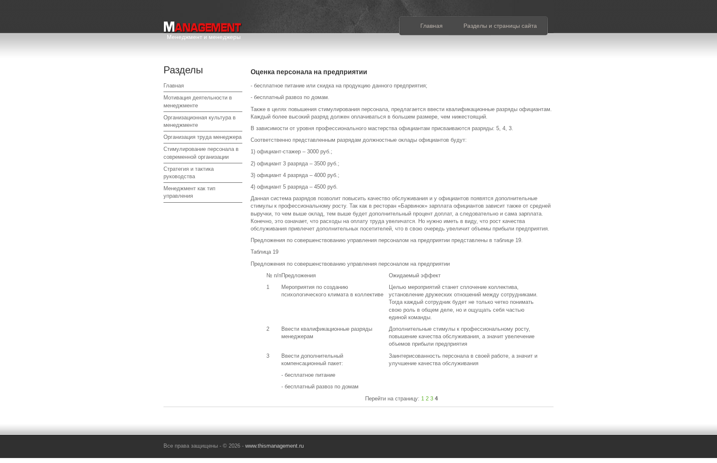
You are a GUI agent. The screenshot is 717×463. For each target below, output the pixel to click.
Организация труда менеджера (202, 137)
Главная (431, 25)
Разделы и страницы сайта (500, 25)
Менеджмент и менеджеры (204, 35)
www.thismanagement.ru (274, 446)
